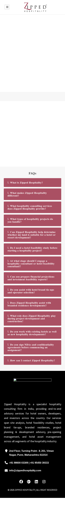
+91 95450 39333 (39, 462)
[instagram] (44, 482)
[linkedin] (36, 482)
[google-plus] (28, 482)
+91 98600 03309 (19, 462)
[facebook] (21, 482)
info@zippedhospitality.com (25, 470)
